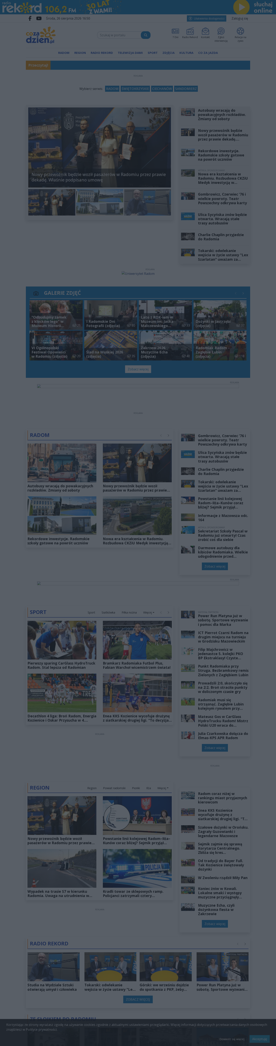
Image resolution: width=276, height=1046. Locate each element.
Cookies (87, 579)
